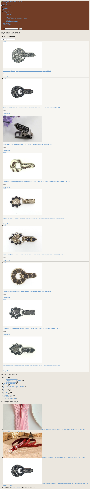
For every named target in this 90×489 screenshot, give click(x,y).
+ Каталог (6, 11)
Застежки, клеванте (9, 383)
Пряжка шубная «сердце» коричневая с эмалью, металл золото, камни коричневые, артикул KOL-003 (33, 254)
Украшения (6, 396)
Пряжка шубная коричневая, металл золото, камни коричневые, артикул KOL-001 (27, 291)
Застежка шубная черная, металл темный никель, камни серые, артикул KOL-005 (27, 71)
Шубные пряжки (11, 382)
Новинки (6, 391)
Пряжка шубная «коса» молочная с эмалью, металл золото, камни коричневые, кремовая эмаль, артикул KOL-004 (36, 181)
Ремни (8, 20)
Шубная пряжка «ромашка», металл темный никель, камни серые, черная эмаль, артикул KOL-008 (32, 365)
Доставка (6, 23)
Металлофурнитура (12, 21)
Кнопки (5, 385)
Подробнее (6, 77)
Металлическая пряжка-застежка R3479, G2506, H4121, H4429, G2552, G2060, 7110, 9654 (28, 144)
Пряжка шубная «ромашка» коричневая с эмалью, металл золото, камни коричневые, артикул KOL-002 (33, 218)
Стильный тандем (16, 487)
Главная (5, 8)
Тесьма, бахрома (11, 13)
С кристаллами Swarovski (14, 380)
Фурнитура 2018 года (9, 398)
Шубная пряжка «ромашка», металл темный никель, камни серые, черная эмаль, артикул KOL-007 (32, 328)
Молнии (8, 14)
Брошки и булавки (11, 379)
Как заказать (7, 24)
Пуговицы (9, 17)
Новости (5, 10)
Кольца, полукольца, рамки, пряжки (16, 18)
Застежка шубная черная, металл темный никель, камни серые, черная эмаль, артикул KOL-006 (31, 107)
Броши (8, 15)
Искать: (3, 28)
